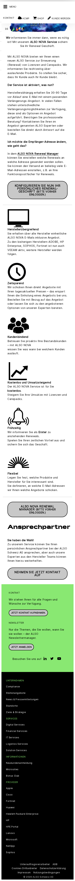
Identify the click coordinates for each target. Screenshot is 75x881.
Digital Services (15, 724)
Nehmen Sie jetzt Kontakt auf (37, 573)
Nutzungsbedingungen (46, 872)
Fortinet (10, 801)
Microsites (12, 769)
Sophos (10, 852)
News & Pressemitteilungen (22, 699)
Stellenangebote (16, 693)
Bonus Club (12, 776)
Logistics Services (17, 744)
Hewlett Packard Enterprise (22, 814)
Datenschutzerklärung (53, 868)
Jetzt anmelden (21, 647)
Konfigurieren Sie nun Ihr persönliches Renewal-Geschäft (37, 190)
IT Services (12, 737)
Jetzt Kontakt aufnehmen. (28, 612)
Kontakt (8, 17)
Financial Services (16, 731)
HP (7, 820)
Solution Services (16, 750)
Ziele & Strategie (16, 712)
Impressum (24, 872)
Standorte (12, 706)
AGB (55, 864)
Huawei (10, 807)
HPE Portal (12, 826)
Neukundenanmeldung (19, 763)
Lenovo (10, 833)
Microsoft (11, 839)
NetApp (10, 846)
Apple (9, 788)
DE (6, 28)
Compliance (13, 686)
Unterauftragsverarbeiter (35, 864)
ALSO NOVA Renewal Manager (37, 153)
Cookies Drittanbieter (24, 868)
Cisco (9, 794)
